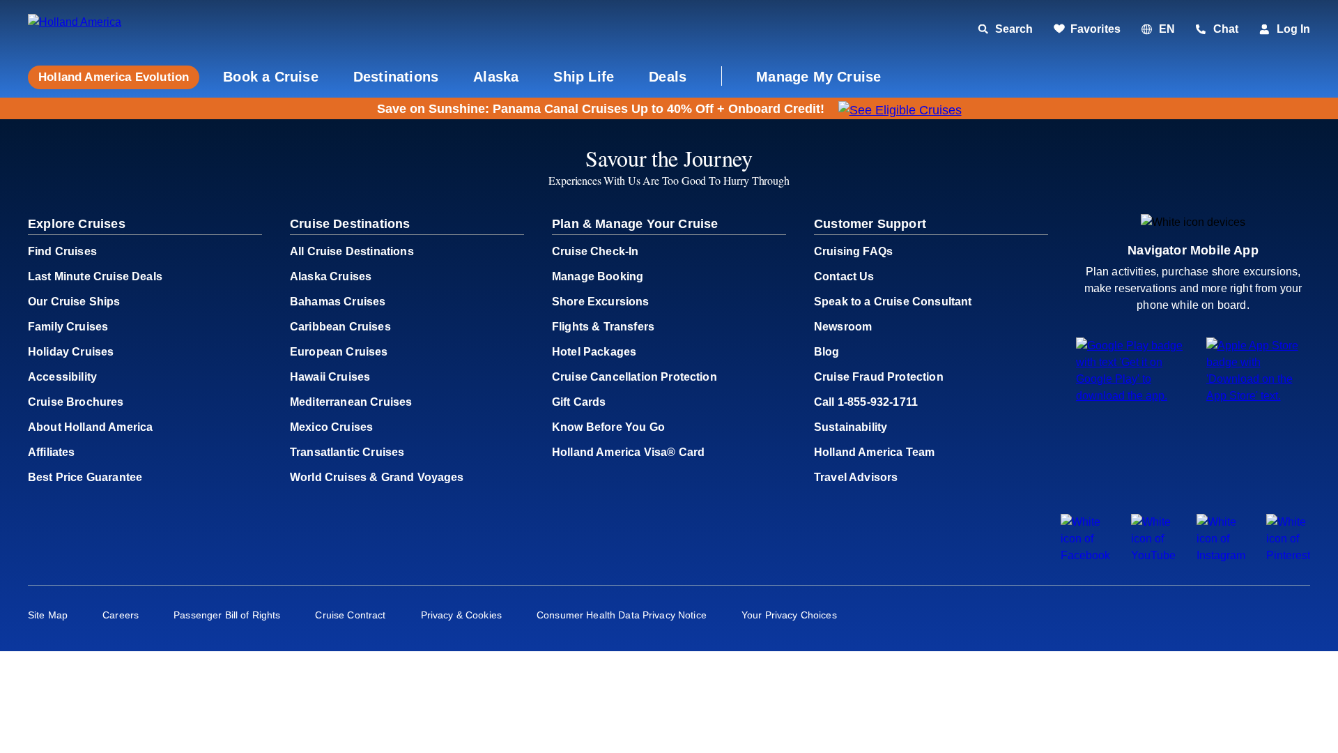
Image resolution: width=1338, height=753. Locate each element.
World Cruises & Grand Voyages (377, 477)
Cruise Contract (350, 615)
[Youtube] (1153, 555)
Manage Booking (597, 276)
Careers (120, 615)
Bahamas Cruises (337, 301)
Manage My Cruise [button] (818, 76)
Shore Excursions (600, 301)
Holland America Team (874, 452)
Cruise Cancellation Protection (634, 377)
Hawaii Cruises (330, 377)
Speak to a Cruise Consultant (892, 301)
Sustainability (850, 427)
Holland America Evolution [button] (113, 77)
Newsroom (843, 327)
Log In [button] (1293, 29)
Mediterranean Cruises (351, 402)
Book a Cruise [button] (270, 76)
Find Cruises (62, 251)
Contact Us (844, 276)
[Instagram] (1221, 555)
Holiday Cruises (71, 352)
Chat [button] (1225, 29)
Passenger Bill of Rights (227, 615)
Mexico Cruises (331, 427)
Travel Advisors (856, 477)
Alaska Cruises (330, 276)
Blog (827, 352)
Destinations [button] (395, 76)
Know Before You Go (608, 427)
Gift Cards (579, 402)
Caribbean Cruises (340, 327)
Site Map (48, 615)
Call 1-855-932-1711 (866, 402)
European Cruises (339, 352)
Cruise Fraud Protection (879, 377)
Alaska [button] (495, 76)
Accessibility (62, 377)
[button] (124, 29)
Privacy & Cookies (461, 615)
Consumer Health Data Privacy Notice (622, 615)
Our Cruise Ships (74, 301)
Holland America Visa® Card (628, 452)
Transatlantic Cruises (347, 452)
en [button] (1167, 29)
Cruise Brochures (76, 402)
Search (1014, 29)
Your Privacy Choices (789, 615)
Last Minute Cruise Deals (95, 276)
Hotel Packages (594, 352)
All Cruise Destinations (352, 251)
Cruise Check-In (595, 251)
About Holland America (90, 427)
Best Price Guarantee (85, 477)
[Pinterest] (1288, 555)
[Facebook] (1085, 555)
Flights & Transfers (603, 327)
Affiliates (51, 452)
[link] (1087, 29)
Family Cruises (68, 327)
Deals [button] (667, 76)
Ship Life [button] (583, 76)
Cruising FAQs (853, 251)
